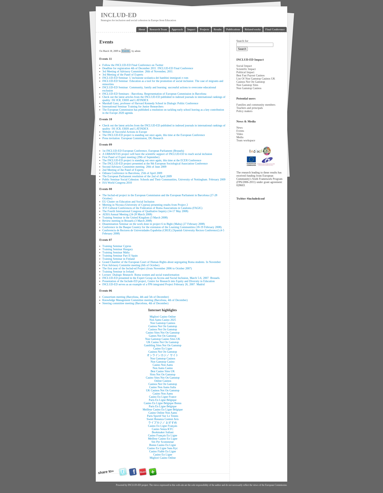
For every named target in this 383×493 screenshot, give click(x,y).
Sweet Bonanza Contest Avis (163, 419)
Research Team (158, 29)
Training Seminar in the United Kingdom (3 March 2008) (135, 217)
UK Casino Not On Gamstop (162, 342)
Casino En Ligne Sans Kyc (162, 448)
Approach (177, 29)
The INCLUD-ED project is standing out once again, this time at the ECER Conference (151, 160)
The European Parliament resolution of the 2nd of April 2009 (137, 176)
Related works (253, 29)
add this (153, 472)
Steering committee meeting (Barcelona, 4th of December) (135, 303)
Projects (204, 29)
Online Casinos (162, 380)
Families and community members (255, 104)
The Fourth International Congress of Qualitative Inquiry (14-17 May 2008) (145, 211)
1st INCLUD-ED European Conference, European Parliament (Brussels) (143, 150)
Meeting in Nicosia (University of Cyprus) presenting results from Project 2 (145, 204)
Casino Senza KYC (162, 429)
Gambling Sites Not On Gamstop (162, 345)
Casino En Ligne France (162, 396)
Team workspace (245, 140)
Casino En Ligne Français (162, 425)
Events (125, 51)
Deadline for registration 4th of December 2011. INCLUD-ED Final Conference (147, 68)
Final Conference (275, 29)
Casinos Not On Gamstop (162, 326)
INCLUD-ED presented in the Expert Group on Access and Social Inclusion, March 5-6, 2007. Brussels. (161, 278)
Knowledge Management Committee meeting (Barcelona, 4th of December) (145, 300)
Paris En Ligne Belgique (163, 400)
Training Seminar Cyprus (116, 246)
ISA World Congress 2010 (117, 182)
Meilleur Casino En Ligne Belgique (163, 409)
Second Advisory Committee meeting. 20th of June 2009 (134, 166)
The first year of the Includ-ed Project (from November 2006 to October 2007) (147, 268)
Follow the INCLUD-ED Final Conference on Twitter (132, 65)
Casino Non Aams (163, 364)
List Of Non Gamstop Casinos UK (255, 78)
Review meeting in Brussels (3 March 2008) (127, 220)
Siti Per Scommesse (162, 441)
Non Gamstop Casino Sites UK (162, 339)
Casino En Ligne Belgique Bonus (162, 403)
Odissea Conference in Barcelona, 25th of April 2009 (132, 173)
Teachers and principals (249, 107)
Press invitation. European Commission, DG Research (132, 138)
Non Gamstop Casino (163, 361)
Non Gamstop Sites (247, 85)
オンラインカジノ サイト (162, 355)
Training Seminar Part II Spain (120, 255)
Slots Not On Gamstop (162, 374)
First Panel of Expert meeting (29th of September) (131, 157)
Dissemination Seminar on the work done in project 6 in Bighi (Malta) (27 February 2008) (153, 223)
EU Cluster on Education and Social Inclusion (128, 201)
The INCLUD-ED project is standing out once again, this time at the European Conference (153, 135)
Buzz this (143, 473)
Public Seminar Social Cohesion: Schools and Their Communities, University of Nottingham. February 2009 (163, 179)
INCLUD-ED (119, 15)
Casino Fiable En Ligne (162, 451)
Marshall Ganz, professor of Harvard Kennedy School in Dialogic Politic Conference (150, 103)
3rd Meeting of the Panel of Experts (122, 74)
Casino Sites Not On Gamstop (163, 332)
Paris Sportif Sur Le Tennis (162, 415)
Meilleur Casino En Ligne (162, 438)
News (239, 127)
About (141, 29)
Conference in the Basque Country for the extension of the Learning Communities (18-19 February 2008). (162, 227)
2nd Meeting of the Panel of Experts (122, 169)
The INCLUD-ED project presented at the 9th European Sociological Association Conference (155, 163)
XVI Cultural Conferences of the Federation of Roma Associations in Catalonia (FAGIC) (152, 208)
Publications (233, 29)
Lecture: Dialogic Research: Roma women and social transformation (140, 274)
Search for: (242, 40)
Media (239, 137)
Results (218, 29)
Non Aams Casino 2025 (162, 319)
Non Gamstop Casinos (162, 323)
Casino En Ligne (162, 348)
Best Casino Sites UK (163, 371)
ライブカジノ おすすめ (162, 422)
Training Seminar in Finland (118, 258)
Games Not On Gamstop (162, 335)
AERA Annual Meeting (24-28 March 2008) (127, 214)
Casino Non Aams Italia (162, 387)
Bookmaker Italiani (163, 432)
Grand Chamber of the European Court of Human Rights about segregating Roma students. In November (161, 262)
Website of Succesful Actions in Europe (124, 131)
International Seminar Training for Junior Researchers (132, 106)
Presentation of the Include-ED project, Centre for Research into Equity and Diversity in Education (158, 281)
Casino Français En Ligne (162, 435)
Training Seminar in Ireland (118, 271)
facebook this (133, 472)
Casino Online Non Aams (162, 412)
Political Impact (245, 72)
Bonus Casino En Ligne (162, 445)
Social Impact (244, 65)
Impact (191, 29)
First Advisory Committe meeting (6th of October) (131, 265)
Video (239, 134)
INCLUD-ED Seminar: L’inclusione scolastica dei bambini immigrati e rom (145, 77)
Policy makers (244, 111)
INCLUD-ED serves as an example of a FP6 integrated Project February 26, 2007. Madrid (153, 284)
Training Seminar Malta (115, 252)
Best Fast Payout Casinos (250, 75)
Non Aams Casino (163, 368)
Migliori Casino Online (163, 316)
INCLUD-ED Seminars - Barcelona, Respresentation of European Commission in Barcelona (154, 93)
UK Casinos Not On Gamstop (162, 390)
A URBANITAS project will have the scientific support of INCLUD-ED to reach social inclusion (157, 154)
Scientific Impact (246, 69)
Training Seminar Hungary (117, 249)
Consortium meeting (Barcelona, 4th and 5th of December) (135, 296)
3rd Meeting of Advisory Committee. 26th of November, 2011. (137, 71)
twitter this (123, 472)
